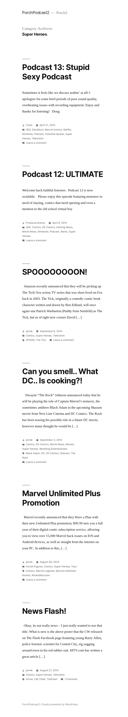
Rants (64, 231)
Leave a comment (36, 142)
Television (37, 138)
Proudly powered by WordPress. (59, 704)
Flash (42, 679)
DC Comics (48, 227)
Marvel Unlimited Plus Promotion (61, 498)
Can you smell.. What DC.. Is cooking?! (60, 376)
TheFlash (52, 679)
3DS (28, 129)
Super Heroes (44, 335)
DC (43, 453)
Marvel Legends (45, 570)
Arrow (29, 679)
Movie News (29, 231)
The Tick (41, 340)
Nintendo (27, 134)
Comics (36, 227)
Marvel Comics (53, 129)
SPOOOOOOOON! (54, 272)
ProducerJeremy (35, 222)
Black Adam (33, 453)
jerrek (29, 331)
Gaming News (64, 227)
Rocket (26, 575)
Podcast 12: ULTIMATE (62, 174)
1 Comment (70, 679)
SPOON (30, 340)
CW (36, 679)
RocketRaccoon (41, 575)
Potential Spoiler (54, 134)
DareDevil (37, 129)
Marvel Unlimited (66, 570)
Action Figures (34, 566)
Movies (70, 444)
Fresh (29, 125)
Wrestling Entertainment (53, 448)
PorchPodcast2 (35, 12)
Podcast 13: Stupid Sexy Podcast (55, 71)
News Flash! (44, 611)
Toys (74, 566)
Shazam (64, 453)
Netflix (67, 129)
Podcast (39, 134)
